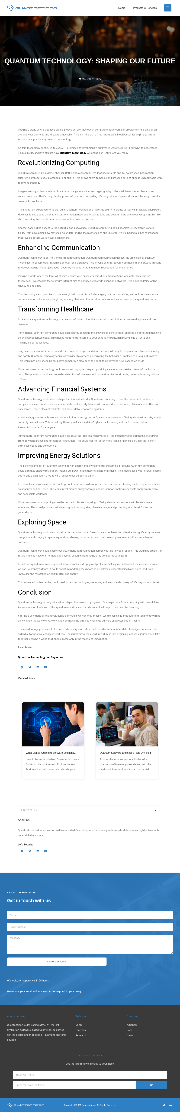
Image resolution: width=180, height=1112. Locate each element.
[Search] (155, 809)
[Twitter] (163, 1105)
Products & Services (145, 7)
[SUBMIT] (151, 1085)
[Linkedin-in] (170, 1105)
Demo (121, 7)
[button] (167, 7)
